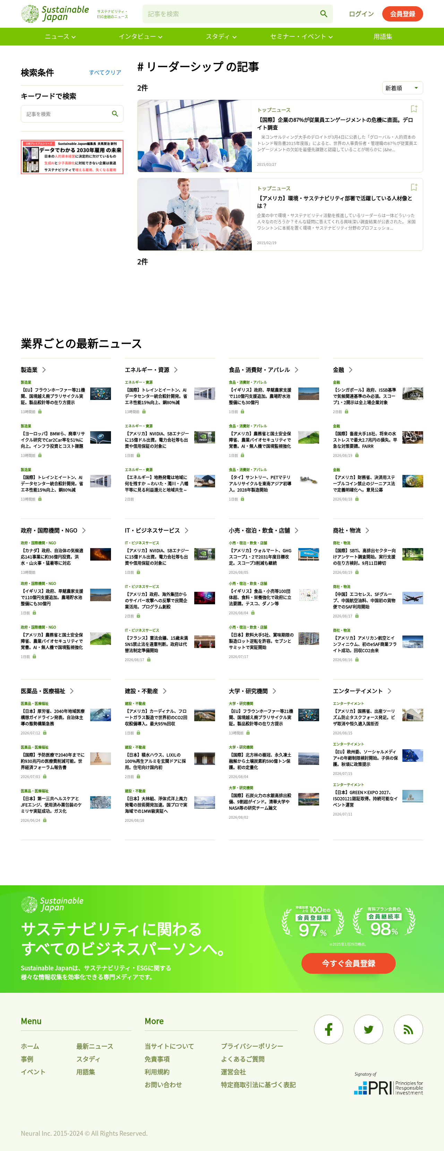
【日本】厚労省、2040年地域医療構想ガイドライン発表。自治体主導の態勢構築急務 (53, 717)
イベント (33, 1071)
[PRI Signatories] (388, 1084)
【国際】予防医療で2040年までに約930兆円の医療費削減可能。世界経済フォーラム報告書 (53, 761)
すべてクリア (105, 72)
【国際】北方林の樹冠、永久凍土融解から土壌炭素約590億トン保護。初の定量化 (260, 761)
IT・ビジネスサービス (153, 530)
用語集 (383, 36)
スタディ (218, 36)
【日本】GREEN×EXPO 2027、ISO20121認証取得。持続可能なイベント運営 (365, 798)
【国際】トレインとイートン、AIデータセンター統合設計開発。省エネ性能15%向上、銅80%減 (52, 483)
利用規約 (157, 1071)
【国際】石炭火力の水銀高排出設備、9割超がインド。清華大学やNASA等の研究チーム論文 (260, 801)
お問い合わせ (163, 1084)
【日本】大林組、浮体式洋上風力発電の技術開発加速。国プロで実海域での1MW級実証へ (156, 804)
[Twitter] (368, 1029)
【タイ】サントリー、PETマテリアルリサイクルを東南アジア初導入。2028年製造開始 (260, 483)
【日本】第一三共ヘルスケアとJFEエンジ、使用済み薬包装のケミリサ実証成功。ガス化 (51, 804)
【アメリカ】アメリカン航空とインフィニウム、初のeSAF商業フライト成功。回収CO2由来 (365, 644)
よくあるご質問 (243, 1058)
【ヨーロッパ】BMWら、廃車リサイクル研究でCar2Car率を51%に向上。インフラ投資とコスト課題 (53, 439)
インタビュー (137, 36)
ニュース (57, 36)
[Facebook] (328, 1029)
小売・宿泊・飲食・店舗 (260, 530)
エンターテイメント (358, 691)
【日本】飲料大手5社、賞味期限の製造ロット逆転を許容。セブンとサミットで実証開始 (261, 641)
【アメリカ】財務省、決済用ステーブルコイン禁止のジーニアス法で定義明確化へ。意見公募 (364, 483)
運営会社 (233, 1071)
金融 (339, 369)
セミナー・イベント (298, 36)
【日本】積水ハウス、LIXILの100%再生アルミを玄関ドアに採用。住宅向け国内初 (155, 761)
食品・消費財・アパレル (260, 369)
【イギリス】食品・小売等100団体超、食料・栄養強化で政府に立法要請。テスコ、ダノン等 (260, 597)
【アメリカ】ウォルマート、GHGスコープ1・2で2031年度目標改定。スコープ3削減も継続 (260, 556)
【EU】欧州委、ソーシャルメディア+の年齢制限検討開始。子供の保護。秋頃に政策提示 (365, 758)
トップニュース (274, 109)
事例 (27, 1058)
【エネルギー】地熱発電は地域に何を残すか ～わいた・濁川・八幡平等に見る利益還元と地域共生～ (156, 483)
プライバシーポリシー (252, 1045)
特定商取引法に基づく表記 (258, 1084)
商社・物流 (347, 530)
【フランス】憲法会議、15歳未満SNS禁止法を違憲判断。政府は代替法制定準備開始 (156, 644)
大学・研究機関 (249, 691)
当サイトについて (169, 1045)
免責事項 (157, 1058)
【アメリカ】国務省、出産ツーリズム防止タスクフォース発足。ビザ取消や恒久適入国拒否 (364, 717)
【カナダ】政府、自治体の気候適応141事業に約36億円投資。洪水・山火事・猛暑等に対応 (52, 556)
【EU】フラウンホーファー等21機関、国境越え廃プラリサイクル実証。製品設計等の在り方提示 (53, 396)
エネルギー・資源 (148, 369)
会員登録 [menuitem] (402, 13)
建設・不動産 (142, 691)
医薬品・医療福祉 (44, 691)
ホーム (30, 1045)
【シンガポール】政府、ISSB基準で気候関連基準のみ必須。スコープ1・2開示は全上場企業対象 (364, 396)
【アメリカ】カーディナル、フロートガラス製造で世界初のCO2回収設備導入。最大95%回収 (156, 717)
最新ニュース (94, 1045)
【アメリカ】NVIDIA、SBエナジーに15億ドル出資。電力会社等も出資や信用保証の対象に (157, 439)
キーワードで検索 (48, 96)
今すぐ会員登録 (348, 962)
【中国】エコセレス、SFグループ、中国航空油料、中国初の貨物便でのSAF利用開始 (364, 600)
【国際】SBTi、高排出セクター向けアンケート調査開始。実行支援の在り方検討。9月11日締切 (364, 556)
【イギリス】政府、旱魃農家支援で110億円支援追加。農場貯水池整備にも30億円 (260, 396)
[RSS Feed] (408, 1029)
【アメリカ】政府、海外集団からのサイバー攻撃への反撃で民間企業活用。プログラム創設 (156, 600)
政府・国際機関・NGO (50, 530)
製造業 (30, 369)
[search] (324, 14)
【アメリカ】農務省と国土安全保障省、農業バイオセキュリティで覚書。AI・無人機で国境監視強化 (260, 439)
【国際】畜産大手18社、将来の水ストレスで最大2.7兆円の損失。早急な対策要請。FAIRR (365, 439)
